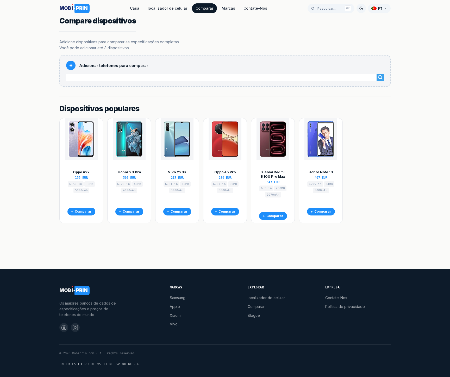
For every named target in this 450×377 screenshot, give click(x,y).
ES (74, 364)
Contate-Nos (255, 8)
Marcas (228, 8)
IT (105, 364)
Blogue (254, 315)
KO (130, 364)
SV (118, 364)
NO (124, 364)
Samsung (177, 297)
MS (99, 364)
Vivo (174, 324)
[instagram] (75, 327)
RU (86, 364)
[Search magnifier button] (380, 77)
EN (61, 364)
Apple (175, 306)
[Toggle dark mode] (361, 8)
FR (68, 364)
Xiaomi (175, 315)
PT (80, 364)
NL (111, 364)
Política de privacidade (345, 306)
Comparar (204, 8)
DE (93, 364)
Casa (134, 8)
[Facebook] (63, 327)
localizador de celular (167, 8)
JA (136, 364)
